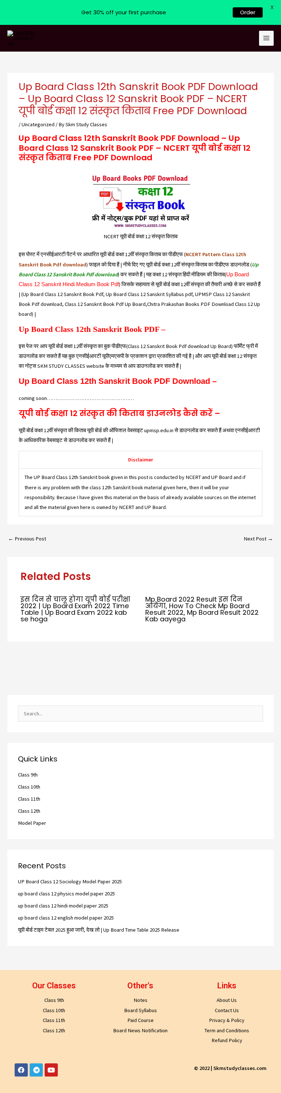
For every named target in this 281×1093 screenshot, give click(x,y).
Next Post (258, 538)
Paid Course (140, 1020)
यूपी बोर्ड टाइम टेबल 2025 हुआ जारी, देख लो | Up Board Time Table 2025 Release (98, 930)
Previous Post (27, 538)
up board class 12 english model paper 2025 (66, 917)
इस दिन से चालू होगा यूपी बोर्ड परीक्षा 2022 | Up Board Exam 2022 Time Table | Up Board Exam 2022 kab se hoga (75, 609)
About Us (227, 1000)
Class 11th (29, 799)
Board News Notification (140, 1030)
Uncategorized (38, 124)
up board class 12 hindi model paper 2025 (63, 905)
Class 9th (28, 774)
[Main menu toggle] (266, 38)
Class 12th (29, 811)
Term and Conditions (227, 1030)
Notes (140, 1000)
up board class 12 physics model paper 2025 (66, 893)
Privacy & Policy (226, 1020)
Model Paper (32, 823)
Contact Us (227, 1010)
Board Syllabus (140, 1010)
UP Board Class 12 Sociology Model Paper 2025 (70, 881)
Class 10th (29, 786)
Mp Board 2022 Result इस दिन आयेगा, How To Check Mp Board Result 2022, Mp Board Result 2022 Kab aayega (202, 609)
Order (247, 12)
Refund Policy (226, 1040)
